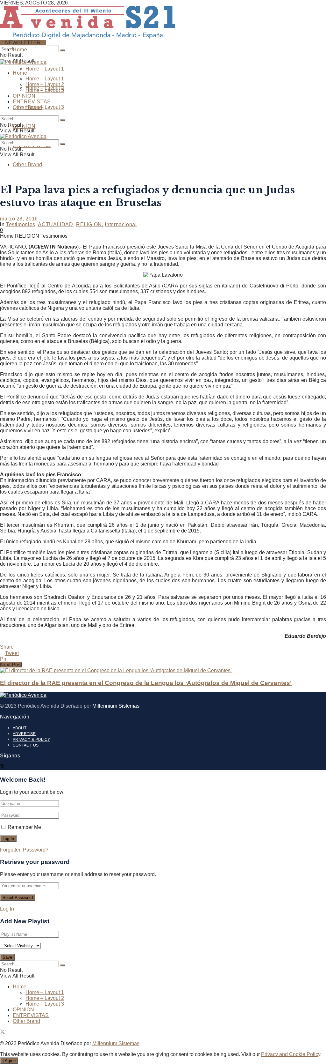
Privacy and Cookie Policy (290, 1054)
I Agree (9, 1060)
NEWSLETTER (23, 42)
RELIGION (89, 224)
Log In (7, 908)
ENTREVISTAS (32, 101)
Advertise (24, 734)
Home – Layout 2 (44, 84)
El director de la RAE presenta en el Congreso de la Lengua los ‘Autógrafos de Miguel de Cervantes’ (146, 683)
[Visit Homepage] (87, 36)
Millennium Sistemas (115, 706)
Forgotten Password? (24, 849)
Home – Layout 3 (44, 107)
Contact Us (26, 745)
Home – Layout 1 (44, 68)
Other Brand (27, 164)
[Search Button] (62, 50)
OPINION (24, 126)
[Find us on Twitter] (2, 767)
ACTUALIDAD (55, 224)
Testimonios (20, 224)
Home (20, 49)
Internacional (121, 224)
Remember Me (24, 827)
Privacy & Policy (31, 739)
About (19, 728)
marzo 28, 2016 (19, 218)
